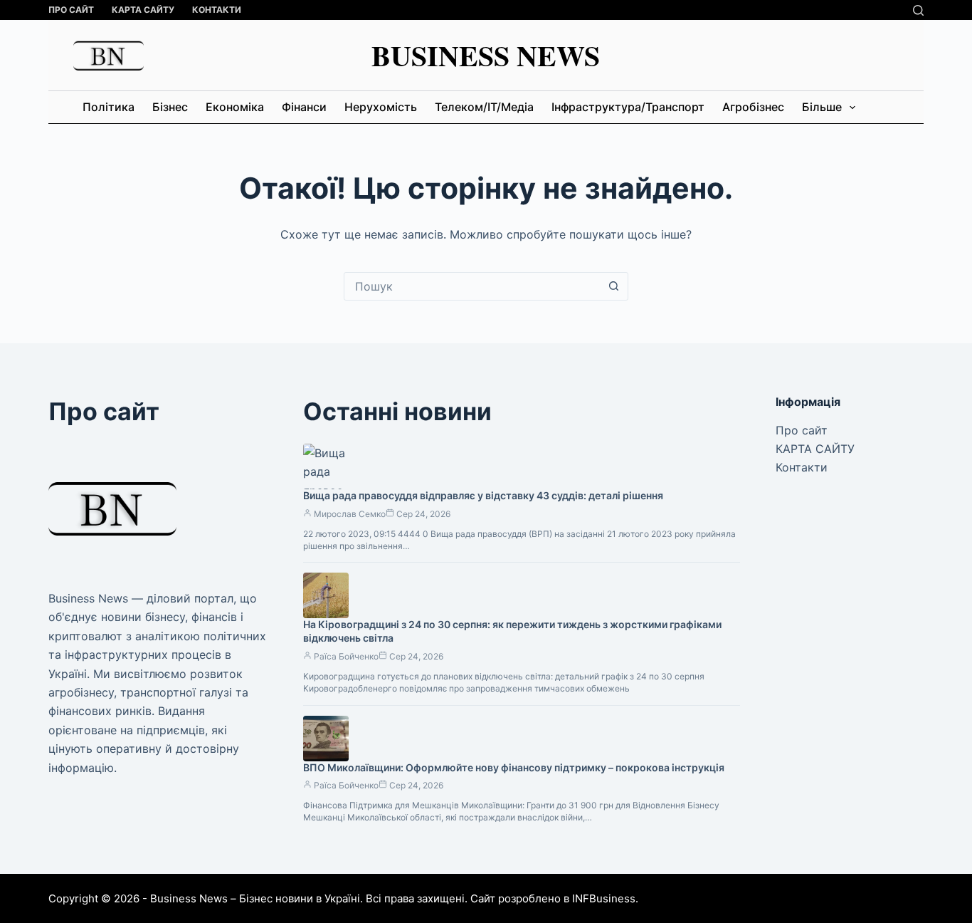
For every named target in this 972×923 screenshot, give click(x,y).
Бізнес (170, 107)
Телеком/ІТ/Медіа (484, 107)
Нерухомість (380, 107)
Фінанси (304, 107)
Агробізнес (753, 107)
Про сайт (71, 9)
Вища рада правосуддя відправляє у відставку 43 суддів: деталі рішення (483, 495)
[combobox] (472, 286)
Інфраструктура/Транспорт (627, 107)
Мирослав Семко (350, 514)
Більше (822, 107)
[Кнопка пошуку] (614, 286)
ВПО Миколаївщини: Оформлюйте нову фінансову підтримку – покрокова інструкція (513, 767)
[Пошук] (918, 10)
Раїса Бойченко (346, 656)
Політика (108, 107)
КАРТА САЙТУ (143, 9)
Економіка (235, 107)
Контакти (216, 9)
